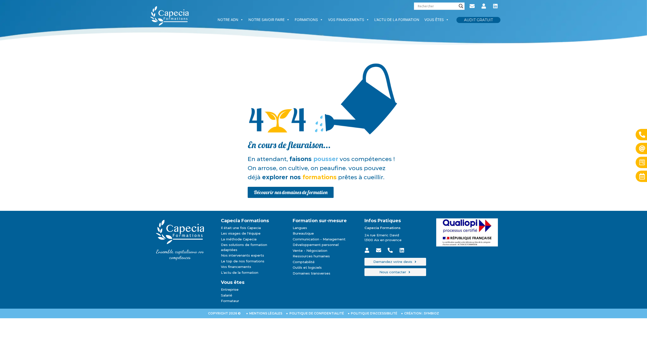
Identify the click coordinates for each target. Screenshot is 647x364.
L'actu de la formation (396, 19)
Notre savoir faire (266, 19)
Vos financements (346, 19)
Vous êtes (434, 19)
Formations (306, 19)
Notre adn (228, 19)
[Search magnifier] (461, 6)
